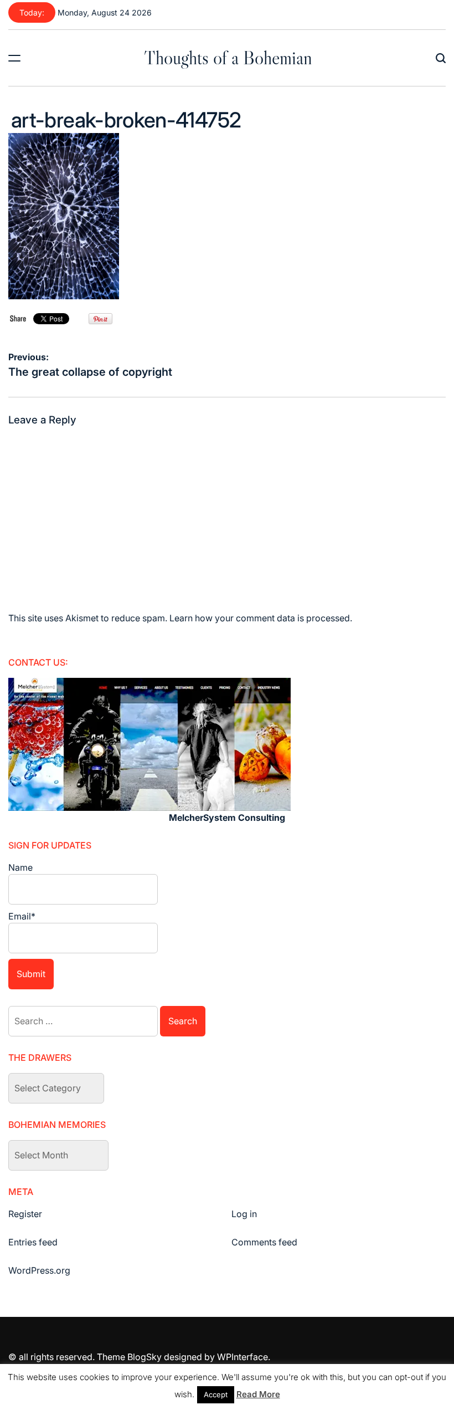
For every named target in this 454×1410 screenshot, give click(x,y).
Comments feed (264, 1242)
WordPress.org (39, 1270)
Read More (258, 1394)
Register (25, 1213)
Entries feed (33, 1242)
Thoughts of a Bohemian (228, 57)
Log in (244, 1213)
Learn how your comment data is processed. (260, 618)
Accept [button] (216, 1394)
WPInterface (242, 1356)
